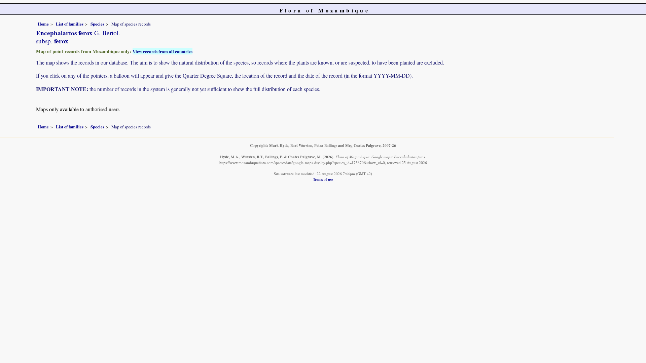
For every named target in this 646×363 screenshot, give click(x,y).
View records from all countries (162, 51)
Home (43, 24)
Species (97, 24)
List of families (69, 24)
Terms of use (323, 179)
